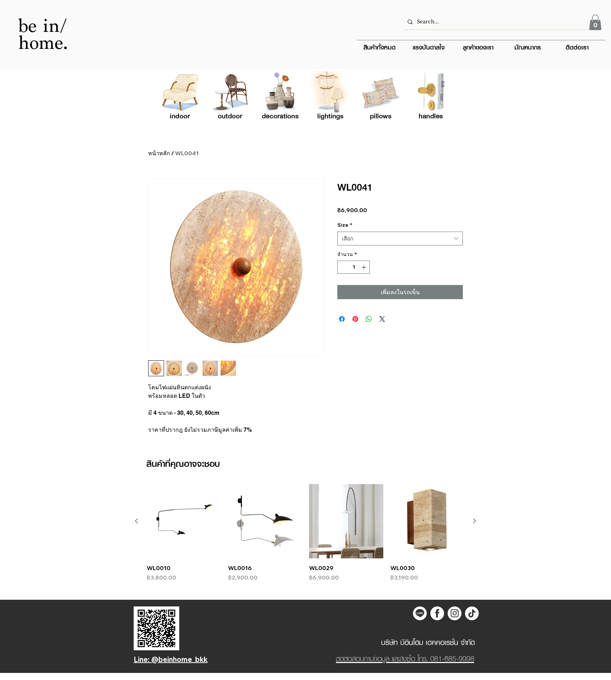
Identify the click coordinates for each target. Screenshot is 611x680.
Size (345, 225)
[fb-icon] (437, 613)
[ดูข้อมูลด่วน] (184, 521)
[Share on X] (382, 319)
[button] (595, 22)
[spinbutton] (353, 267)
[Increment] (364, 267)
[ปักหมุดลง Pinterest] (355, 319)
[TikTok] (472, 613)
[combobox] (400, 238)
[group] (305, 533)
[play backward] (169, 97)
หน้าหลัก (159, 153)
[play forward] (442, 97)
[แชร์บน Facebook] (342, 319)
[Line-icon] (420, 613)
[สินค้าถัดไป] (474, 521)
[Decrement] (342, 267)
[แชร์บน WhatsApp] (369, 319)
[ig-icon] (454, 613)
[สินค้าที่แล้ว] (136, 521)
